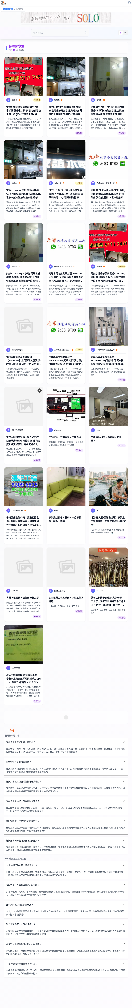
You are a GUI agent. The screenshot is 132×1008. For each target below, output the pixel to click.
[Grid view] (121, 33)
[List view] (125, 33)
